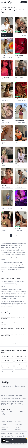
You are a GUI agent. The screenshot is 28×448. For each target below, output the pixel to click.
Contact (8, 436)
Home (2, 7)
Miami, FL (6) (4, 422)
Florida (11, 411)
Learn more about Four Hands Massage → (11, 343)
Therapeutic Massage (5, 403)
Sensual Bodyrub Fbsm (6, 396)
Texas (11, 413)
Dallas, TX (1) (3, 429)
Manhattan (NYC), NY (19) (6, 421)
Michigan (3, 413)
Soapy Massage (19, 395)
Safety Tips (3, 436)
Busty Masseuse (19, 400)
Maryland (21, 413)
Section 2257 (22, 436)
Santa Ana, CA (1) (4, 427)
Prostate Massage (14, 398)
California (21, 411)
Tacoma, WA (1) (18, 426)
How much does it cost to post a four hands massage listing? (12, 334)
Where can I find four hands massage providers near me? (13, 323)
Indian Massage (11, 395)
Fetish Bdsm (21, 404)
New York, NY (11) (18, 421)
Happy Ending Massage (6, 401)
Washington (3, 414)
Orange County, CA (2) (19, 424)
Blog (23, 435)
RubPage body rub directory (7, 433)
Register (24, 2)
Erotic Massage (22, 398)
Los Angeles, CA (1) (4, 426)
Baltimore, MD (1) (18, 429)
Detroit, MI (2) (17, 422)
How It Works (4, 435)
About (23, 433)
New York (3, 411)
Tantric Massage (14, 404)
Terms (12, 436)
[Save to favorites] (12, 18)
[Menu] (2, 2)
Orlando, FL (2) (4, 424)
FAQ (20, 435)
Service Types (10, 435)
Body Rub (14, 401)
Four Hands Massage (10, 283)
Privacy (16, 436)
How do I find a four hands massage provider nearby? (12, 329)
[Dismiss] (25, 440)
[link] (7, 35)
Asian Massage (12, 400)
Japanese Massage (16, 396)
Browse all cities (17, 433)
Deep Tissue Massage (5, 398)
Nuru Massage (20, 401)
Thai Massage (4, 395)
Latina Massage (4, 400)
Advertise (16, 435)
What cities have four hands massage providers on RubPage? (13, 317)
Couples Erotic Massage (16, 403)
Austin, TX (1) (17, 427)
